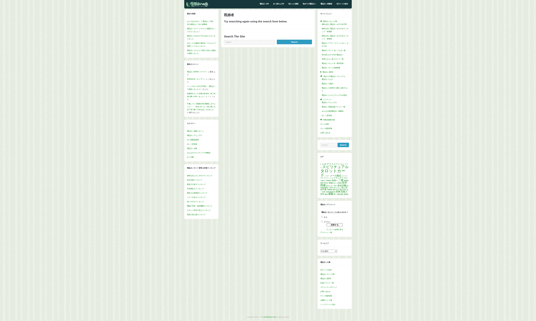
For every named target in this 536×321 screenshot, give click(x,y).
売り (335, 186)
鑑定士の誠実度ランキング (197, 193)
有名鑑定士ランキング (195, 189)
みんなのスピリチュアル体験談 (198, 153)
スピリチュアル (335, 167)
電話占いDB (264, 4)
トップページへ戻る (327, 305)
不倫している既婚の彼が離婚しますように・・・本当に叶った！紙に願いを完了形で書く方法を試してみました (201, 107)
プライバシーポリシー (328, 287)
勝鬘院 (331, 183)
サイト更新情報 (326, 128)
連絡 (326, 194)
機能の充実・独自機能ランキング (199, 206)
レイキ (334, 178)
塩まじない (330, 186)
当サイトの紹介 (342, 4)
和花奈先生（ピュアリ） (196, 79)
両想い (335, 180)
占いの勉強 (338, 183)
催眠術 (346, 180)
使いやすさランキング (195, 202)
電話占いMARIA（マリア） (197, 72)
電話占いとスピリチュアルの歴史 (334, 95)
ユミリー (345, 176)
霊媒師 (346, 194)
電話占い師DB (325, 279)
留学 (323, 192)
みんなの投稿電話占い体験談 (333, 111)
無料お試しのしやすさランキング (199, 176)
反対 (344, 182)
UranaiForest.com (270, 317)
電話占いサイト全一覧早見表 (333, 63)
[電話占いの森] (197, 6)
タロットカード (332, 173)
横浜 (341, 189)
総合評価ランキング (194, 180)
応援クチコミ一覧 (327, 283)
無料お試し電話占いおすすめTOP (334, 24)
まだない (327, 222)
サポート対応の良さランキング (198, 210)
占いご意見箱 (192, 144)
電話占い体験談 (326, 4)
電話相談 (340, 194)
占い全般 (190, 157)
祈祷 (338, 191)
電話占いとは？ (327, 79)
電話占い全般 (192, 148)
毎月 (344, 189)
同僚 (323, 185)
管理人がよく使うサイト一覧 (333, 59)
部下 (335, 194)
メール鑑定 (335, 175)
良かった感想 (293, 4)
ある (325, 217)
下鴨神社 (328, 180)
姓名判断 (342, 185)
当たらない (337, 187)
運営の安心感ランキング (196, 215)
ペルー (327, 176)
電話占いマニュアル (194, 135)
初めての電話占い (309, 4)
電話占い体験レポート (195, 131)
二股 (341, 180)
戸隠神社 (330, 189)
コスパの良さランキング (196, 197)
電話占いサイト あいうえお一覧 (334, 50)
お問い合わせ (325, 133)
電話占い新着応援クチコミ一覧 (333, 107)
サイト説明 (324, 124)
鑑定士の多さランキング (196, 184)
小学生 (330, 187)
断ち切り (336, 189)
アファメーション (335, 164)
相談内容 (332, 192)
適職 (330, 194)
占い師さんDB (278, 4)
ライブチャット (325, 178)
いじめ (323, 164)
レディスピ (343, 178)
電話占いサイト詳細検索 (331, 68)
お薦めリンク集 (326, 300)
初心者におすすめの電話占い (333, 55)
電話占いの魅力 (327, 84)
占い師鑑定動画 (193, 140)
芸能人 (344, 191)
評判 (322, 194)
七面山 (322, 180)
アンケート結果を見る (334, 230)
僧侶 (321, 183)
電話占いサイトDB (327, 274)
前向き (326, 183)
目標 (327, 192)
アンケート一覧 (326, 232)
